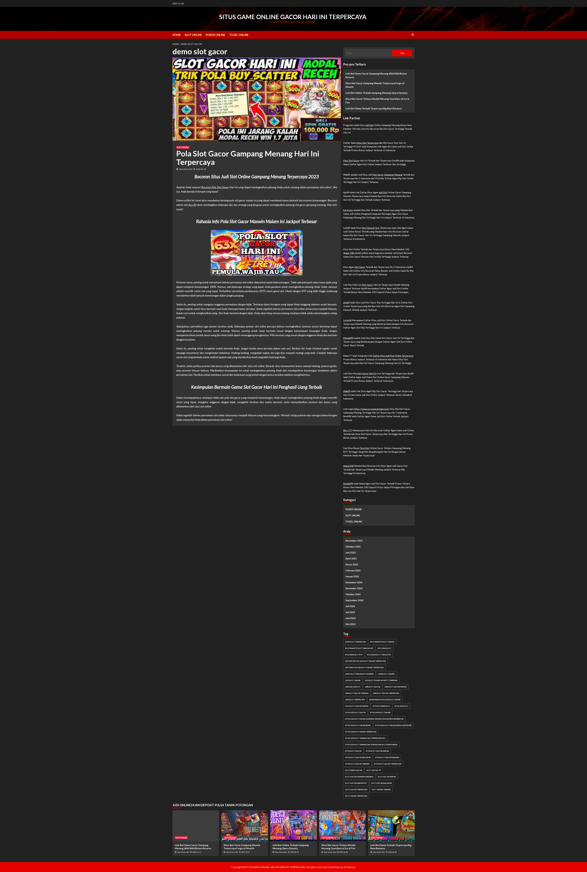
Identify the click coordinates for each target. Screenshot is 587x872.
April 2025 (351, 558)
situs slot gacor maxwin (387, 757)
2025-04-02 (392, 852)
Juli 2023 (350, 612)
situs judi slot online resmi (358, 725)
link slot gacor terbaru (357, 693)
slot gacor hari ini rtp (356, 783)
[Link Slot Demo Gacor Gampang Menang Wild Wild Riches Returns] (195, 825)
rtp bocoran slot (381, 706)
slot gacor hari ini (387, 777)
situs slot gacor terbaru (357, 764)
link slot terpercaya (355, 700)
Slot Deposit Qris (370, 227)
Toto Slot (364, 448)
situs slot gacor (353, 751)
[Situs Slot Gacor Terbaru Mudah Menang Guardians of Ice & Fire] (342, 825)
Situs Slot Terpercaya (367, 142)
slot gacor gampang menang (359, 777)
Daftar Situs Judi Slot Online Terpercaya (393, 355)
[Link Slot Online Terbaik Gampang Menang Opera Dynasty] (293, 825)
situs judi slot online (380, 712)
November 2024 (354, 588)
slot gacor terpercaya (356, 789)
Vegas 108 (348, 253)
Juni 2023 (350, 618)
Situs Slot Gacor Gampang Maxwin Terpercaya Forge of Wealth (375, 85)
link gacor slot (352, 687)
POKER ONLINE (215, 35)
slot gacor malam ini (381, 783)
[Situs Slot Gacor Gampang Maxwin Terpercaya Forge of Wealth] (244, 825)
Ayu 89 (192, 204)
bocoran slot (384, 648)
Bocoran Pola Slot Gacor (215, 187)
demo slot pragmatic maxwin (359, 674)
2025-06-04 (343, 852)
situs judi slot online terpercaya (361, 732)
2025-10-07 (245, 852)
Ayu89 (346, 302)
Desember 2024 (353, 582)
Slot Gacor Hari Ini (366, 373)
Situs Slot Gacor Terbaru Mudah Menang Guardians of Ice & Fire (377, 100)
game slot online (386, 674)
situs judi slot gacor (355, 712)
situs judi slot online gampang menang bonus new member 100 (374, 719)
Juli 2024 (350, 606)
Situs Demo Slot (185, 169)
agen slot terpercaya (355, 642)
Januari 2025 (352, 576)
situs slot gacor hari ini (377, 751)
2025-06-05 (294, 852)
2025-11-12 (196, 852)
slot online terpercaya (356, 796)
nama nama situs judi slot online (385, 700)
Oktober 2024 (353, 594)
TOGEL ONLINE (239, 35)
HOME (176, 35)
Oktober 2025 (353, 546)
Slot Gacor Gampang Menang (387, 174)
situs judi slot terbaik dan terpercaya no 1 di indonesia (371, 745)
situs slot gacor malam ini (358, 757)
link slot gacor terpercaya (386, 693)
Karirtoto (348, 210)
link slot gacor (372, 687)
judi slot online (352, 680)
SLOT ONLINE (193, 35)
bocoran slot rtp (354, 655)
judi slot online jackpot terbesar (381, 680)
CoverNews (334, 867)
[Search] (413, 34)
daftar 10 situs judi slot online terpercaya (365, 661)
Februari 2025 (353, 570)
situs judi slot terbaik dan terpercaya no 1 (365, 738)
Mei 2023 (350, 624)
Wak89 (346, 391)
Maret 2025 (351, 564)
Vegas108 (348, 465)
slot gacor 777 (374, 770)
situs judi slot (401, 706)
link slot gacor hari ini (396, 687)
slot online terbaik (381, 789)
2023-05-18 (201, 169)
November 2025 (354, 540)
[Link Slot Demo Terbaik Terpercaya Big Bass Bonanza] (391, 825)
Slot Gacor (359, 267)
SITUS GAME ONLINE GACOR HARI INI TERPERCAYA (292, 16)
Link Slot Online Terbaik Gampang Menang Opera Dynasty (376, 92)
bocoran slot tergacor (379, 655)
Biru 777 (347, 430)
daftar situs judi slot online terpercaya (364, 667)
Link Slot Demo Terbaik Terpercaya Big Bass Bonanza (373, 108)
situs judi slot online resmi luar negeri (393, 725)
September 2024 (354, 600)
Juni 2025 (350, 552)
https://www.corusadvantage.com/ (371, 409)
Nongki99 (348, 483)
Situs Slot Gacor (351, 160)
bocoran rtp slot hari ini (382, 642)
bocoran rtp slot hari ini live (359, 648)
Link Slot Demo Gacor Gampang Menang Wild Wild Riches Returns (376, 75)
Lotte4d (347, 320)
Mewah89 (348, 338)
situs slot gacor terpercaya (387, 764)
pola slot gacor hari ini (356, 706)
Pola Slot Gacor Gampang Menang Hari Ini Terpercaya (247, 158)
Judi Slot (369, 125)
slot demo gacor (353, 770)
